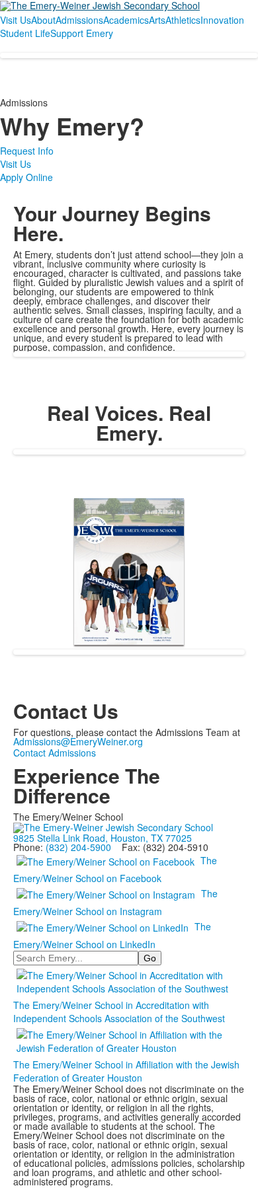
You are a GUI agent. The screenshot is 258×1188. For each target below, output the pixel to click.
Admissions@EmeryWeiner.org (78, 741)
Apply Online (26, 177)
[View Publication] (129, 571)
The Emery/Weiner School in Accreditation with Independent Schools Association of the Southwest (119, 1011)
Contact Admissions (54, 752)
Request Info (27, 150)
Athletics (182, 19)
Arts (157, 19)
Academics (126, 19)
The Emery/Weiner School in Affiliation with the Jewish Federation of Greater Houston (126, 1071)
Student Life (25, 33)
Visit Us (15, 19)
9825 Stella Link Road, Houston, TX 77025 (102, 837)
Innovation (222, 19)
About (43, 19)
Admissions (79, 19)
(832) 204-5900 (78, 847)
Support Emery (81, 33)
